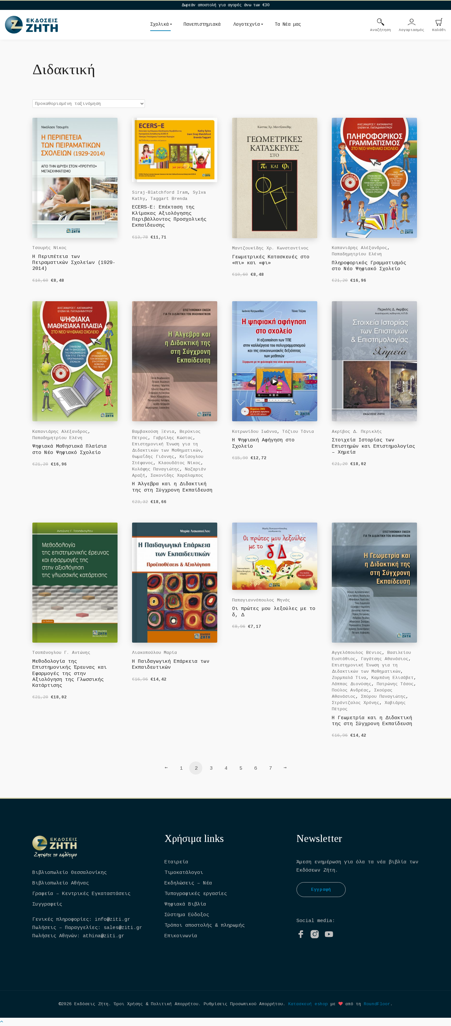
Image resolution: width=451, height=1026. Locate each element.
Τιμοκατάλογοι (183, 873)
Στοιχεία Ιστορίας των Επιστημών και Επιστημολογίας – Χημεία (373, 446)
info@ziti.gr (112, 919)
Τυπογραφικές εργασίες (195, 894)
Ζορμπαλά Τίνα (349, 677)
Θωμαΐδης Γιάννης (153, 456)
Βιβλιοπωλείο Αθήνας (60, 883)
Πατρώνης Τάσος (395, 684)
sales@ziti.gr (123, 928)
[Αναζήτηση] (381, 22)
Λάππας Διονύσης (351, 684)
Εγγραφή (321, 889)
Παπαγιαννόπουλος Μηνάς (261, 600)
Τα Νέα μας (288, 24)
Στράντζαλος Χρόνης (355, 702)
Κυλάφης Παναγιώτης (156, 469)
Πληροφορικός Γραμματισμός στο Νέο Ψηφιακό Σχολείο (369, 266)
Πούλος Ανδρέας (350, 690)
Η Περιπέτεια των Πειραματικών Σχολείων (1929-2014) (74, 263)
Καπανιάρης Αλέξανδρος (359, 247)
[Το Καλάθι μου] (439, 22)
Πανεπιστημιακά (202, 24)
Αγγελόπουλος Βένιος (357, 652)
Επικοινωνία (180, 936)
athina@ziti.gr (103, 936)
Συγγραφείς (47, 904)
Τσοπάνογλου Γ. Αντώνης (61, 652)
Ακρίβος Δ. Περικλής (357, 431)
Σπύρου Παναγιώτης (383, 696)
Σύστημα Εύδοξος (186, 915)
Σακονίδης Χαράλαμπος (177, 475)
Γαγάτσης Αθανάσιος (384, 659)
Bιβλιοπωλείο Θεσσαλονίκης (69, 873)
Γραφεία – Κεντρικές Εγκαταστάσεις (81, 894)
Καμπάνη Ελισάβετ (392, 677)
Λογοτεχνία (246, 24)
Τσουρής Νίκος (49, 247)
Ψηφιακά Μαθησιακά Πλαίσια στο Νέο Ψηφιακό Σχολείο (69, 449)
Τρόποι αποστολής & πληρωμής (204, 925)
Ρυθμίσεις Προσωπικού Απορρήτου (243, 1004)
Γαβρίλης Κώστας (173, 437)
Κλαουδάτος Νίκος (179, 463)
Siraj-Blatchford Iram (160, 192)
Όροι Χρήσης (128, 1004)
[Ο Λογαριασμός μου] (412, 22)
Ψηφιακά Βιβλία (185, 904)
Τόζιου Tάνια (298, 431)
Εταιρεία (176, 862)
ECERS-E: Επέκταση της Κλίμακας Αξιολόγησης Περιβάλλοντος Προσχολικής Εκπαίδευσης (169, 216)
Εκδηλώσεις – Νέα (188, 883)
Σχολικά (159, 24)
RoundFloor (377, 1004)
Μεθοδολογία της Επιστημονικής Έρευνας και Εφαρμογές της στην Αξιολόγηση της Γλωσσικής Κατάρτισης (69, 674)
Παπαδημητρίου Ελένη (357, 254)
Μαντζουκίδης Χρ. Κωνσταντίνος (270, 248)
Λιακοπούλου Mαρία (154, 652)
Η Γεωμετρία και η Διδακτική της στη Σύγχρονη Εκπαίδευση (372, 721)
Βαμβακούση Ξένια (153, 431)
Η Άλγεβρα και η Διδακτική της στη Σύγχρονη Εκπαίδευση (172, 487)
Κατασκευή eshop (308, 1004)
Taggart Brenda (169, 198)
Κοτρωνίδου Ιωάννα (254, 431)
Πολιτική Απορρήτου (174, 1004)
